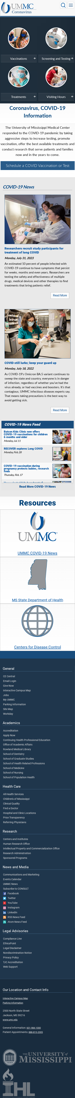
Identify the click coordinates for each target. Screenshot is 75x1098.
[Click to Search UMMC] (63, 5)
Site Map (8, 709)
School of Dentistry (13, 754)
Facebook (12, 893)
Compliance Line (12, 938)
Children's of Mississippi (16, 799)
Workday (8, 714)
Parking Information (14, 704)
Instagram (12, 907)
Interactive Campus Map (17, 690)
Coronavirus (22, 12)
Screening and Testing (56, 58)
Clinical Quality (11, 803)
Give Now (8, 685)
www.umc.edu (10, 1019)
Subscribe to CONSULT (16, 888)
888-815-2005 (36, 1032)
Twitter (11, 898)
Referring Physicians (14, 822)
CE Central (9, 676)
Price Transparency (14, 817)
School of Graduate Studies (18, 758)
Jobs (6, 695)
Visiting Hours (56, 97)
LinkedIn (11, 912)
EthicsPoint (9, 943)
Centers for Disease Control (37, 647)
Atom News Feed (16, 922)
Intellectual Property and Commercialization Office (31, 848)
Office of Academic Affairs (17, 744)
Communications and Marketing (21, 874)
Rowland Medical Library (17, 749)
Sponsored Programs (15, 858)
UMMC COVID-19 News (37, 553)
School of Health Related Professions (24, 763)
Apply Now (9, 735)
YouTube (11, 903)
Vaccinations (18, 58)
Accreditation (10, 730)
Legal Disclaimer (12, 948)
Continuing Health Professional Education (26, 740)
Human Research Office (16, 844)
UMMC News (10, 884)
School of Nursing (13, 772)
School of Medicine (13, 768)
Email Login (9, 681)
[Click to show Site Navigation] (71, 5)
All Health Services (13, 794)
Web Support (10, 966)
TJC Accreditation (13, 962)
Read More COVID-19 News (37, 486)
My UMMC (9, 699)
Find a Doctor (10, 808)
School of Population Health (19, 777)
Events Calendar (12, 879)
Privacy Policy (11, 957)
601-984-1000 (34, 1027)
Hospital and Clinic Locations (19, 813)
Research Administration (17, 853)
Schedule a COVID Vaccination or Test (37, 165)
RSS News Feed (15, 917)
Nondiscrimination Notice (17, 953)
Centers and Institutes (15, 839)
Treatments (18, 97)
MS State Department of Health (37, 600)
